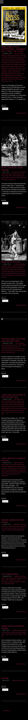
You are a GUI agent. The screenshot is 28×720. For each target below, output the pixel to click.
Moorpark (14, 70)
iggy (2, 66)
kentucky (7, 528)
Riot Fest (10, 77)
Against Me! (17, 462)
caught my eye (5, 59)
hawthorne (22, 680)
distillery (22, 526)
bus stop (7, 578)
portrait (10, 73)
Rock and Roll (16, 77)
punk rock (17, 73)
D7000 (17, 59)
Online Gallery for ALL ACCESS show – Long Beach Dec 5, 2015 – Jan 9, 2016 (13, 49)
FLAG (23, 62)
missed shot (4, 70)
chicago (7, 632)
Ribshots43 (4, 77)
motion (19, 70)
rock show (22, 77)
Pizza (15, 273)
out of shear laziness (9, 574)
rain (5, 412)
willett (23, 530)
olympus (10, 72)
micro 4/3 (23, 68)
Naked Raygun (5, 408)
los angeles (10, 68)
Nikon (5, 72)
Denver (15, 403)
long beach (4, 68)
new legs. (5, 678)
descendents (10, 61)
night (2, 72)
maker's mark (15, 528)
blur (16, 57)
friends (13, 64)
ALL (15, 264)
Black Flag (7, 57)
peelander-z (20, 408)
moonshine (4, 530)
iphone (3, 580)
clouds (17, 526)
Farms (3, 404)
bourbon (24, 524)
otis (10, 580)
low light (16, 68)
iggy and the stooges (9, 66)
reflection (17, 581)
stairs (10, 634)
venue (10, 81)
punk (13, 73)
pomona (20, 273)
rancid (8, 412)
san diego (9, 179)
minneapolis (4, 348)
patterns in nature (15, 580)
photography (4, 73)
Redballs (6, 75)
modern (10, 70)
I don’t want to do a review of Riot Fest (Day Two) (13, 396)
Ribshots (19, 75)
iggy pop (17, 66)
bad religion (8, 55)
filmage (3, 269)
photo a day (22, 271)
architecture (16, 524)
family (9, 62)
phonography (4, 581)
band (13, 55)
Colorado (6, 403)
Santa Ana (12, 352)
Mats (11, 468)
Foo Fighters (7, 64)
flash (2, 64)
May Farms (16, 406)
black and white (5, 345)
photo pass (4, 273)
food (25, 578)
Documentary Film (12, 268)
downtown (16, 61)
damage (22, 59)
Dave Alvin (4, 61)
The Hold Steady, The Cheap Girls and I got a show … (13, 340)
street (2, 583)
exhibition (5, 62)
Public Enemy (14, 410)
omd (14, 72)
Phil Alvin (17, 72)
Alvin (21, 53)
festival (13, 62)
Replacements (13, 75)
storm (2, 414)
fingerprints (18, 62)
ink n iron (22, 66)
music (23, 70)
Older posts (6, 710)
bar (19, 55)
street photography (9, 583)
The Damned (17, 79)
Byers (14, 401)
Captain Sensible (22, 57)
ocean (6, 580)
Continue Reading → (21, 113)
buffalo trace (4, 526)
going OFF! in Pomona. (11, 262)
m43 (19, 68)
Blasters (12, 57)
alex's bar (17, 53)
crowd (13, 59)
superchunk (15, 473)
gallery (16, 64)
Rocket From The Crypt (7, 79)
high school (4, 466)
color (10, 59)
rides (11, 412)
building (20, 630)
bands (16, 55)
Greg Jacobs (22, 64)
